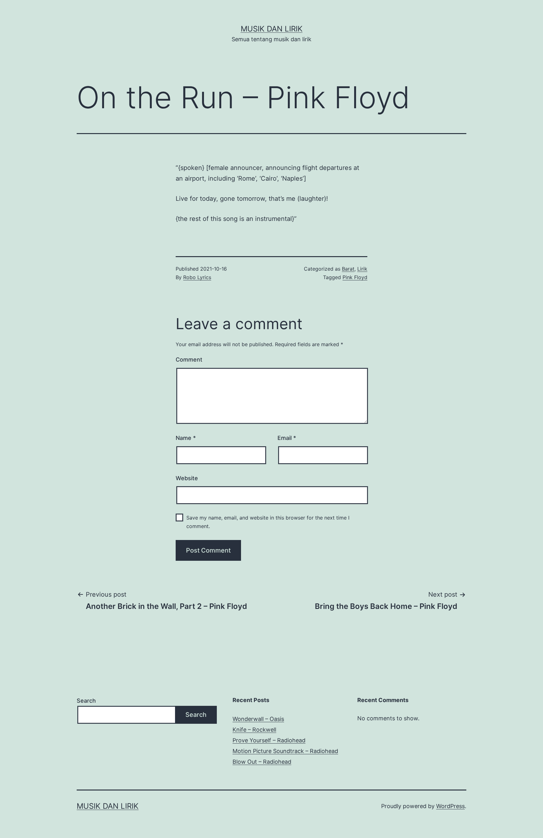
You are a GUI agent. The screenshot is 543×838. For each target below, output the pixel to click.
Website (187, 478)
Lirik (362, 269)
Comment (189, 359)
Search (86, 700)
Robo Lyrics (197, 277)
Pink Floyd (355, 277)
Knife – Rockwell (254, 729)
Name (186, 438)
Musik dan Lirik (272, 28)
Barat (348, 269)
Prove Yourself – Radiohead (269, 740)
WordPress (450, 806)
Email (286, 438)
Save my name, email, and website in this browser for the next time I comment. (267, 522)
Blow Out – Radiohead (262, 761)
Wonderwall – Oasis (258, 719)
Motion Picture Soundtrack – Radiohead (285, 751)
